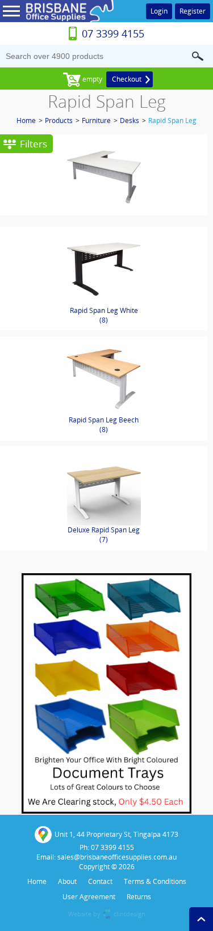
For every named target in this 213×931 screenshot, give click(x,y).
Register (192, 11)
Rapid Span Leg (172, 120)
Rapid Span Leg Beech (104, 424)
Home (26, 120)
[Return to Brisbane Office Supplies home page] (68, 20)
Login (159, 11)
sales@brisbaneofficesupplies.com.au (117, 857)
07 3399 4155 (113, 33)
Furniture (96, 120)
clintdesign (129, 913)
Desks (129, 120)
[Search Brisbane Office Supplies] (197, 56)
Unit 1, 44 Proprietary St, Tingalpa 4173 (116, 834)
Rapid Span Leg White (104, 315)
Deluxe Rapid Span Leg (104, 534)
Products (59, 120)
